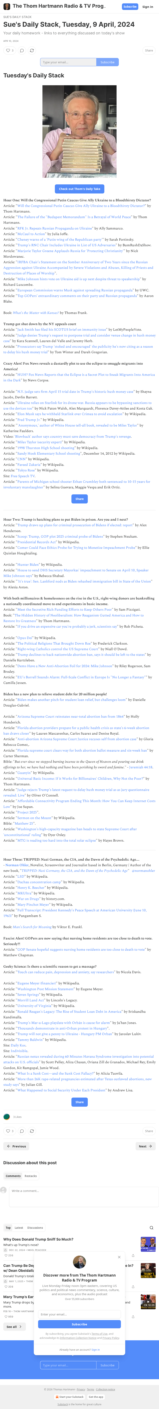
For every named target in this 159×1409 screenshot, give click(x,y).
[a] (148, 1301)
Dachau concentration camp (39, 882)
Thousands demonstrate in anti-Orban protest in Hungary (62, 1028)
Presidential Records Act (36, 542)
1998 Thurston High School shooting (45, 448)
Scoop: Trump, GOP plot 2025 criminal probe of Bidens (60, 536)
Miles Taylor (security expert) (39, 442)
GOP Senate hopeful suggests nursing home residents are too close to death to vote (81, 949)
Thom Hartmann (24, 1311)
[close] (119, 1257)
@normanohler (143, 870)
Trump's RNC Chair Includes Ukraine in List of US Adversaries (66, 245)
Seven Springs (28, 994)
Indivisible (19, 1051)
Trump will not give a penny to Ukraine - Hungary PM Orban (64, 1034)
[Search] (151, 1228)
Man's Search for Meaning (32, 927)
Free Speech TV (23, 476)
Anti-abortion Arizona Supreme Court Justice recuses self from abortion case (76, 739)
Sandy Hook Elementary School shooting (48, 453)
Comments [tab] (13, 1176)
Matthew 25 (24, 823)
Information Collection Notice (78, 1338)
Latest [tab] (19, 1228)
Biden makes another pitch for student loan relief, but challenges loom (71, 700)
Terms (90, 1389)
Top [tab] (8, 1228)
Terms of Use (99, 1334)
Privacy (81, 1389)
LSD (20, 876)
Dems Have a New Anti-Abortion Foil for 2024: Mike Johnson (64, 666)
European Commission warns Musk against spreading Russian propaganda (74, 290)
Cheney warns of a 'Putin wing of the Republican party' (59, 239)
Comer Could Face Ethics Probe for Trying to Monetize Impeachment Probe (76, 547)
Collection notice (105, 1389)
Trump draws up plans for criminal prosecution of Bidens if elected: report (74, 525)
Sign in (147, 7)
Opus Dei (24, 638)
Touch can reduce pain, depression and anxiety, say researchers (65, 972)
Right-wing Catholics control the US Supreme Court (57, 649)
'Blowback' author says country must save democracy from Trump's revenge (72, 436)
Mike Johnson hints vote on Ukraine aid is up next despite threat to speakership (78, 279)
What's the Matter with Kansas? (36, 313)
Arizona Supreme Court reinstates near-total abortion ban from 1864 (70, 716)
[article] (79, 1247)
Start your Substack (71, 1397)
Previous (19, 1146)
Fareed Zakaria (28, 464)
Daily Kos (18, 1045)
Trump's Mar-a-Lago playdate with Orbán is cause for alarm (63, 1023)
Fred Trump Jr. (28, 420)
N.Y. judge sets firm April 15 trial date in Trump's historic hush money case (75, 391)
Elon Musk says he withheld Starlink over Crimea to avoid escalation (69, 414)
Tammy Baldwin (30, 1040)
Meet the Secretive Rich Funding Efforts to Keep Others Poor (64, 609)
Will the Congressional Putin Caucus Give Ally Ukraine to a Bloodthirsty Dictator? (81, 206)
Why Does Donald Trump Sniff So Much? (38, 1239)
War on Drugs (28, 899)
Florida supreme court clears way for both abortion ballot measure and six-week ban (82, 750)
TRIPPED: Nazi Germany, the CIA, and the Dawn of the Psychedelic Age (75, 870)
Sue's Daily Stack (17, 17)
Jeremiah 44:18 (140, 767)
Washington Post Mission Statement (45, 989)
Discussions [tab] (35, 1228)
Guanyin (24, 773)
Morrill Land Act (30, 1000)
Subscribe (130, 6)
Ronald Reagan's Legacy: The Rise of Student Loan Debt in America (69, 1011)
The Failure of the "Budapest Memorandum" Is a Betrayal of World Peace (74, 217)
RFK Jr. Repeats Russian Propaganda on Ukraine (54, 228)
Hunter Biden (28, 564)
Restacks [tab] (31, 1176)
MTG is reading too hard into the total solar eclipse (56, 840)
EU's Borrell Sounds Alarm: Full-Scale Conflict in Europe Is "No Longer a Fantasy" (81, 677)
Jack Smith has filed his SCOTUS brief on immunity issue (61, 329)
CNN (21, 459)
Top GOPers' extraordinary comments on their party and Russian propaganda (77, 296)
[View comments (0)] (22, 50)
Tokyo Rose (26, 470)
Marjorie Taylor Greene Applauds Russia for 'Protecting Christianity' (70, 251)
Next (143, 1146)
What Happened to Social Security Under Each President (61, 1090)
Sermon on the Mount (34, 818)
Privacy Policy (110, 1338)
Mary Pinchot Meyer (33, 904)
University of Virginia (34, 1006)
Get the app (96, 1397)
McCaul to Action (31, 234)
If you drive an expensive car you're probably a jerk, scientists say (67, 626)
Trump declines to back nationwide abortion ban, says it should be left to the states (81, 654)
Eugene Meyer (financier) (36, 983)
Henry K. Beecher (31, 887)
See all (12, 1327)
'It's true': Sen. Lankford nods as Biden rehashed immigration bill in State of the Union (84, 581)
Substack (63, 1404)
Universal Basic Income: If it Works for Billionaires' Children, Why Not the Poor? (80, 778)
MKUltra (24, 893)
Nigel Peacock (37, 1250)
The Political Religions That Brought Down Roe (54, 643)
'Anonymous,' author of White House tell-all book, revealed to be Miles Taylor (77, 425)
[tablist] (21, 1176)
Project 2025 (27, 812)
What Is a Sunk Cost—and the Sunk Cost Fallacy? (55, 1073)
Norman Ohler (17, 865)
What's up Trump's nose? (21, 1245)
